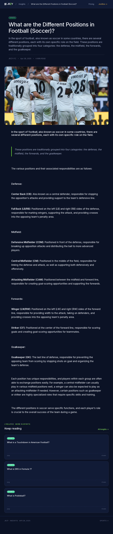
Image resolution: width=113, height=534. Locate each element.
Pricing (91, 4)
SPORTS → (104, 521)
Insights (22, 4)
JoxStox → (103, 4)
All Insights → (103, 429)
